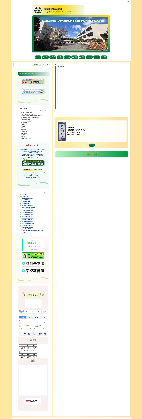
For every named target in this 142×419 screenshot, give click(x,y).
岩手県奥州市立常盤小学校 (27, 212)
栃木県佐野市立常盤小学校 (27, 216)
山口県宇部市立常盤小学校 (27, 227)
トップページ (38, 57)
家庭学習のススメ (25, 134)
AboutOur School (96, 57)
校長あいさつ (45, 57)
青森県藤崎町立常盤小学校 (27, 209)
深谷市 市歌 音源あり (26, 138)
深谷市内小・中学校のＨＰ (27, 205)
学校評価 (23, 124)
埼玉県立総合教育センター (27, 198)
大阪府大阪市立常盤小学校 (27, 221)
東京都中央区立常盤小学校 (27, 218)
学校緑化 (23, 126)
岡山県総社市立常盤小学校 (27, 225)
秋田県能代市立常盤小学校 (27, 210)
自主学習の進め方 (25, 133)
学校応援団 (23, 129)
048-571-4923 (75, 132)
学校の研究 (23, 128)
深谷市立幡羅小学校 (26, 201)
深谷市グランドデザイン (26, 112)
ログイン (128, 1)
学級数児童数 (60, 57)
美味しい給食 (82, 57)
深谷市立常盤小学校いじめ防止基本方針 (30, 117)
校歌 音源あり (24, 136)
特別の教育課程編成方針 (26, 119)
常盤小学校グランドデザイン (27, 114)
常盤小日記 (74, 57)
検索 (45, 192)
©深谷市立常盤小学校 (92, 154)
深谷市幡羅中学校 (25, 203)
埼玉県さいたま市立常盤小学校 (28, 207)
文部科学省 (24, 194)
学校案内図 (104, 57)
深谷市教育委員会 (25, 199)
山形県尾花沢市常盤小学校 (27, 214)
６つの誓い (67, 57)
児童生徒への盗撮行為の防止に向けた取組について (32, 115)
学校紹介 (89, 57)
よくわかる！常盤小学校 (26, 121)
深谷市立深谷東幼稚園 (26, 228)
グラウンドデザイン (52, 57)
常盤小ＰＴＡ (24, 131)
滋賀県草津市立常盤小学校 (27, 219)
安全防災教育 (24, 122)
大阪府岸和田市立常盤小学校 (28, 223)
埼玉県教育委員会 (25, 196)
